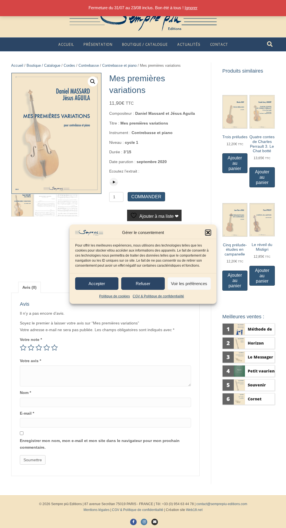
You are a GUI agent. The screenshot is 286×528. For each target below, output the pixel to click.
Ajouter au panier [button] (235, 163)
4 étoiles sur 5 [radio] (46, 347)
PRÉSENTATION (97, 44)
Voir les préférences (189, 283)
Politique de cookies (114, 296)
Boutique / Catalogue (43, 65)
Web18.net (194, 510)
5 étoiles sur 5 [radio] (54, 347)
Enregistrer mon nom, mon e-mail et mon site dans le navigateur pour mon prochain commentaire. (100, 444)
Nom (25, 392)
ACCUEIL (66, 44)
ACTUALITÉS (188, 44)
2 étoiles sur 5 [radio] (31, 347)
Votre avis (30, 361)
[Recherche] (270, 44)
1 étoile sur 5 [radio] (23, 347)
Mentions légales (96, 510)
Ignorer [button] (191, 7)
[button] (208, 232)
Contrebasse (88, 65)
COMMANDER (146, 196)
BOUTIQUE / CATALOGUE (145, 44)
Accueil (17, 65)
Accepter (97, 283)
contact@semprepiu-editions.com (221, 504)
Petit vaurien (261, 371)
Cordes (69, 65)
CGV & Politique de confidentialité (158, 296)
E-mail (27, 413)
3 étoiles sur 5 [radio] (38, 347)
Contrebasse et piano (119, 65)
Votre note (31, 339)
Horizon (256, 343)
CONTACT (219, 44)
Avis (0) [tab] (29, 287)
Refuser (143, 283)
